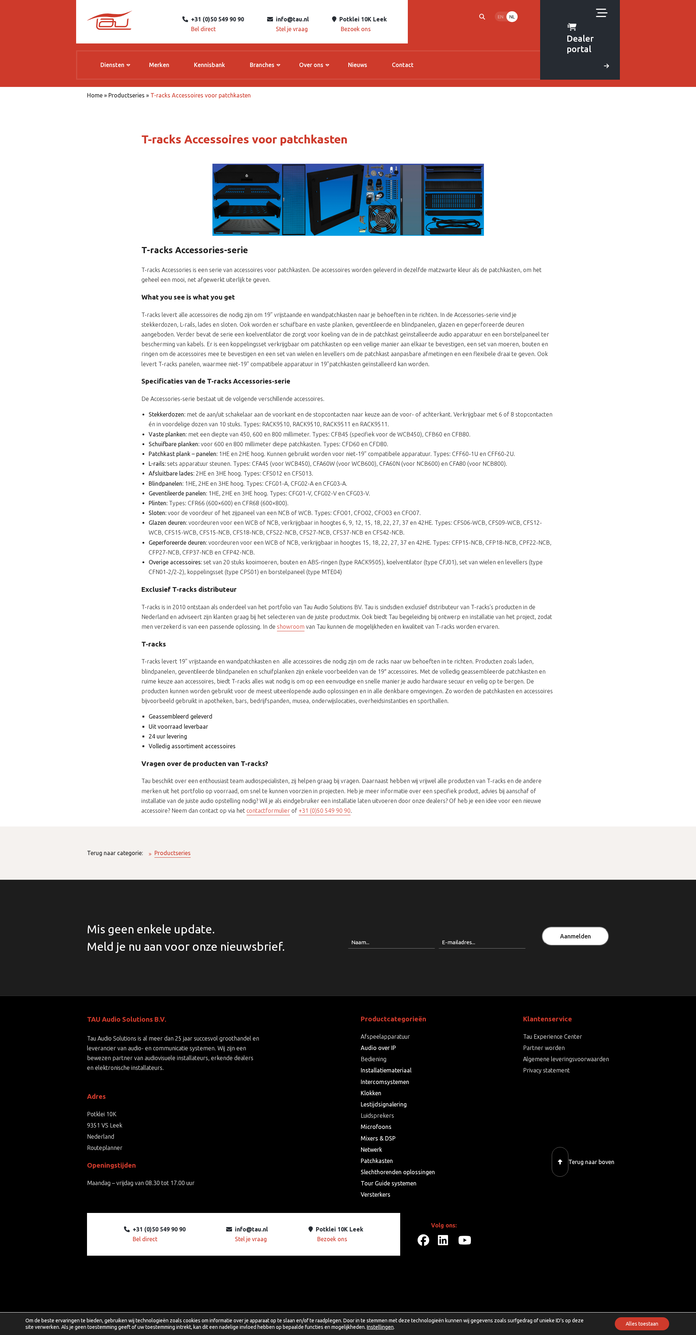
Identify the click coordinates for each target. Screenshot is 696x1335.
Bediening (373, 1059)
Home (95, 95)
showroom (290, 626)
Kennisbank (209, 65)
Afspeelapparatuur (385, 1036)
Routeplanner (105, 1147)
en (501, 16)
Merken (159, 65)
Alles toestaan (642, 1324)
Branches (262, 65)
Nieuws (357, 65)
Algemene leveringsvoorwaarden (566, 1059)
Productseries (126, 95)
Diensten (112, 65)
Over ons (311, 65)
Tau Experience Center (552, 1036)
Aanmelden (575, 936)
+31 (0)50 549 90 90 (325, 810)
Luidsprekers (377, 1115)
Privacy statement (546, 1070)
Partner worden (544, 1048)
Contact (403, 65)
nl (512, 16)
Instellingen (380, 1327)
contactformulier (268, 810)
